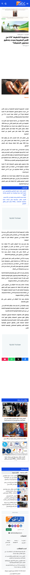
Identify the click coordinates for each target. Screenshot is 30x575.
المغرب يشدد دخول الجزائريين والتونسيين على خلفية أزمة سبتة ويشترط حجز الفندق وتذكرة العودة (14, 193)
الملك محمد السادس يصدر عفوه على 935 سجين (14, 197)
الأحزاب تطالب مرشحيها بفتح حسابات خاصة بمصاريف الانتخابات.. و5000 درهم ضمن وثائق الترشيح (14, 202)
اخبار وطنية (20, 34)
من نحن (8, 544)
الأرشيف (23, 542)
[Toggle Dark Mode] (6, 3)
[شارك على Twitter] (18, 359)
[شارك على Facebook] (25, 359)
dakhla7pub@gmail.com (16, 533)
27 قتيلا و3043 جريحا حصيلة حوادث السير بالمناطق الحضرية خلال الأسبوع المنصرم (9, 504)
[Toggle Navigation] (27, 3)
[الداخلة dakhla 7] (15, 519)
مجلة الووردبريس (13, 573)
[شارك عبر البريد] (5, 359)
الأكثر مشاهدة (23, 472)
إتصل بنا (23, 540)
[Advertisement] (15, 62)
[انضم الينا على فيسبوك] (12, 526)
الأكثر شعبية (15, 472)
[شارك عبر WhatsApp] (11, 359)
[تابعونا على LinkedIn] (21, 526)
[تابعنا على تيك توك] (9, 526)
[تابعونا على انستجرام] (15, 526)
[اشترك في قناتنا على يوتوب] (18, 526)
